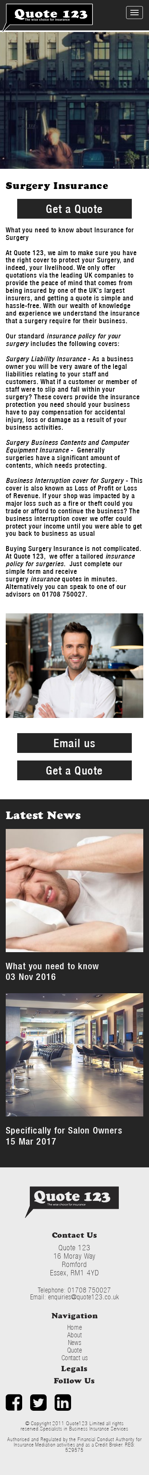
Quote (74, 1350)
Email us (74, 742)
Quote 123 (72, 1202)
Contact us (74, 1357)
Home (74, 1327)
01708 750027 (89, 1290)
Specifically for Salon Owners (64, 1130)
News (74, 1342)
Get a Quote (74, 208)
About (74, 1334)
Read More (104, 938)
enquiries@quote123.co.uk (83, 1296)
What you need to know (52, 966)
